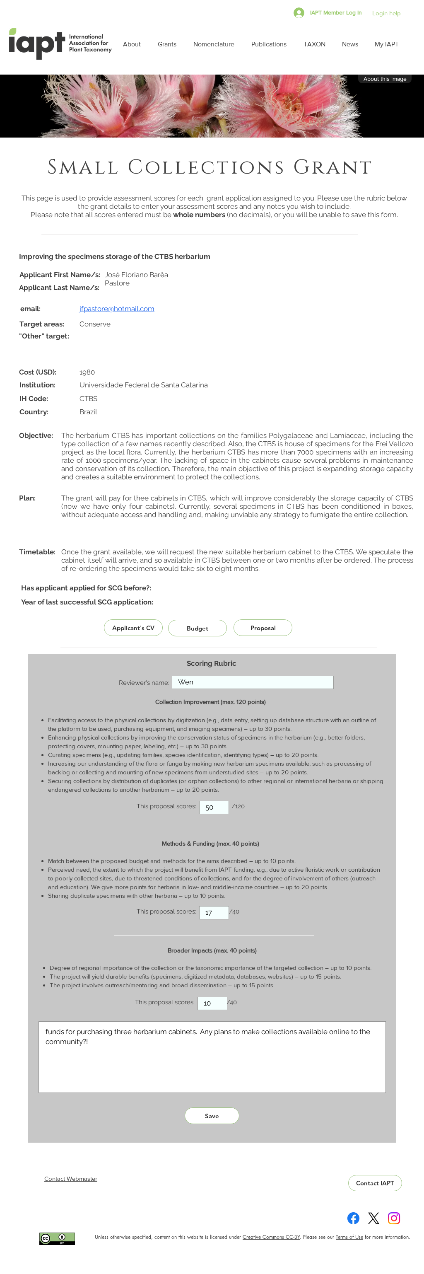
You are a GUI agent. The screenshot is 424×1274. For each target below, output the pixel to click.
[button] (134, 44)
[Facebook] (353, 1218)
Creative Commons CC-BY (271, 1236)
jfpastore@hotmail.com (117, 309)
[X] (374, 1218)
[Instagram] (394, 1218)
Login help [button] (386, 13)
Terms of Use (349, 1236)
